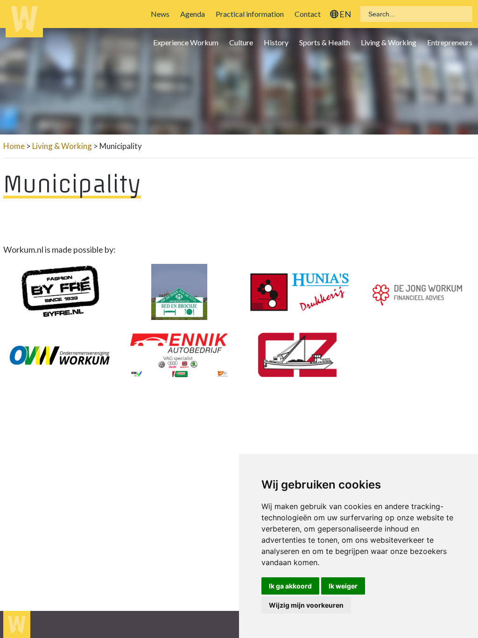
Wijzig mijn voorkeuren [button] (306, 605)
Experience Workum (185, 42)
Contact (308, 13)
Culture (241, 42)
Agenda (192, 13)
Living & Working (388, 42)
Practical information (250, 13)
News (160, 13)
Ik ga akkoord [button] (290, 586)
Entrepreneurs (449, 42)
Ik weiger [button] (343, 586)
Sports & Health (324, 42)
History (276, 42)
